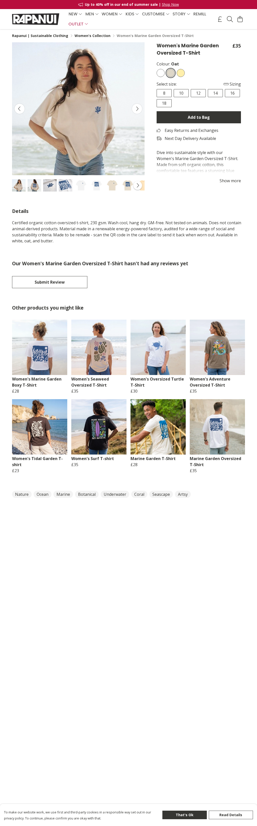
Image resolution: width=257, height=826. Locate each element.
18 (164, 103)
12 (198, 93)
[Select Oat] (171, 73)
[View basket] (240, 19)
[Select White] (161, 73)
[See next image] (137, 109)
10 (181, 93)
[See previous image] (20, 109)
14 (215, 93)
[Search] (230, 19)
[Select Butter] (181, 73)
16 (232, 93)
